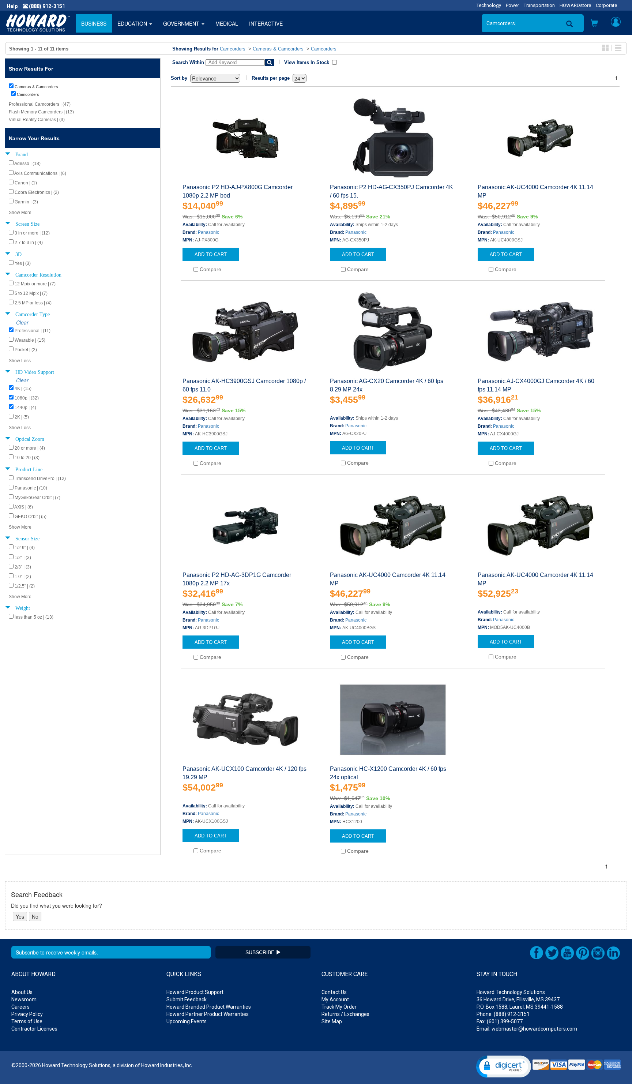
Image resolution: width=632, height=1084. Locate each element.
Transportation (539, 5)
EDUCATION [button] (132, 23)
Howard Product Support (194, 992)
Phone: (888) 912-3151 (503, 1014)
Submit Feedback (186, 999)
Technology (489, 5)
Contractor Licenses (34, 1029)
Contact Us (334, 992)
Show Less (20, 360)
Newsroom (24, 999)
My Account (335, 999)
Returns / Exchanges (345, 1014)
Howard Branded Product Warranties (208, 1007)
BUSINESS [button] (93, 23)
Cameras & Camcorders (278, 49)
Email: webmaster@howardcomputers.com (527, 1029)
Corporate (606, 5)
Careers (20, 1007)
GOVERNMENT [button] (182, 23)
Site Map (331, 1021)
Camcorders (232, 49)
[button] (594, 23)
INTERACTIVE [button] (266, 23)
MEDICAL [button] (226, 23)
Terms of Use (26, 1021)
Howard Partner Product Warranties (207, 1014)
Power (512, 5)
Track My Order (339, 1007)
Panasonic (208, 232)
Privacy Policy (27, 1014)
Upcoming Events (186, 1021)
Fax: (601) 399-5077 (500, 1021)
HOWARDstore (575, 5)
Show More (20, 212)
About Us (22, 992)
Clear (22, 322)
